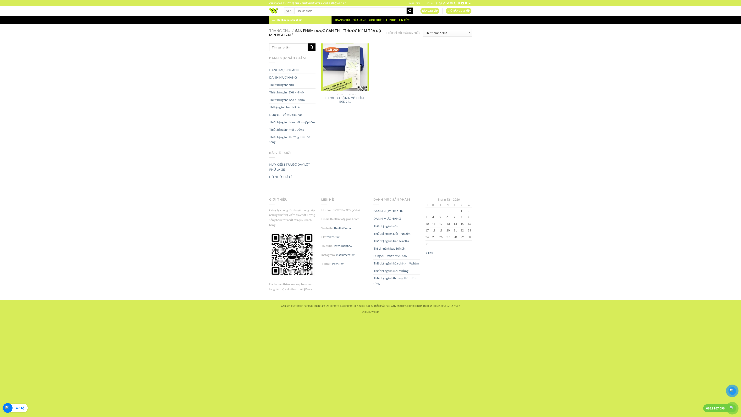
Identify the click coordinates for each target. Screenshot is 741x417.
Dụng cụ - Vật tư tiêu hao (286, 114)
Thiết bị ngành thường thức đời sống (290, 139)
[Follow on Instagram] (440, 3)
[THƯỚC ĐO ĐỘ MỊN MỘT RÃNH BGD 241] (345, 67)
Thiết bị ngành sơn (281, 84)
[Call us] (455, 3)
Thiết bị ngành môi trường (286, 129)
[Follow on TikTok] (444, 3)
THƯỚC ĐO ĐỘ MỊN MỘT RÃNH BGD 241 (345, 99)
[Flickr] (470, 3)
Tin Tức (404, 20)
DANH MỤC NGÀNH (284, 70)
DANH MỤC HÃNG (283, 77)
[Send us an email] (451, 3)
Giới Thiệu (414, 2)
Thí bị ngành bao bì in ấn (285, 107)
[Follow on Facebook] (437, 3)
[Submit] (410, 11)
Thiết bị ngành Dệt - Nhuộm (287, 92)
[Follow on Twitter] (448, 3)
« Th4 (429, 252)
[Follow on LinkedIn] (462, 3)
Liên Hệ (429, 2)
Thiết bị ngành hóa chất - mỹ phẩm (292, 122)
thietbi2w (333, 237)
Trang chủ (342, 20)
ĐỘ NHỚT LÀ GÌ (280, 177)
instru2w (337, 263)
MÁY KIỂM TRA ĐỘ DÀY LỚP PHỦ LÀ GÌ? (289, 167)
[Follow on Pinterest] (459, 3)
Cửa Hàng (359, 20)
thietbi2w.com (343, 228)
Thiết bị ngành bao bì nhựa (287, 100)
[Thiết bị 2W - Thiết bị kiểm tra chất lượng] (273, 11)
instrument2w (343, 245)
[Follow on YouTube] (466, 3)
